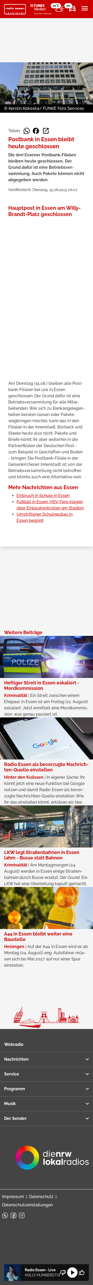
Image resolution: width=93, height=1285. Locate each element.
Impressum (13, 1196)
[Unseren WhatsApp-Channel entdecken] (5, 1215)
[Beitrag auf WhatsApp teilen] (27, 131)
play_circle (72, 1272)
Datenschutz (41, 1196)
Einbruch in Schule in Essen (43, 495)
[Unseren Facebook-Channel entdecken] (13, 1215)
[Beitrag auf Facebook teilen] (36, 131)
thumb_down (63, 1272)
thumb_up (82, 1272)
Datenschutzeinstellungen (27, 1204)
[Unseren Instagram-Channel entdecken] (22, 1215)
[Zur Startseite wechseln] (15, 9)
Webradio (14, 1044)
